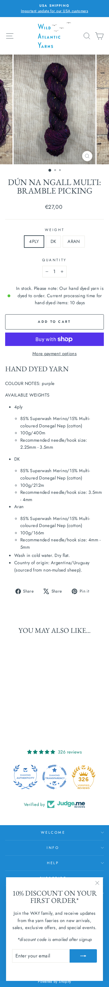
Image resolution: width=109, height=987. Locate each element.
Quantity (54, 259)
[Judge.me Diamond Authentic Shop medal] (25, 777)
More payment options (54, 353)
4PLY (34, 241)
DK (53, 241)
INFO (53, 847)
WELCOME (53, 832)
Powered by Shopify (54, 981)
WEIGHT (54, 229)
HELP (53, 862)
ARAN (74, 241)
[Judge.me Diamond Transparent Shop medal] (54, 777)
